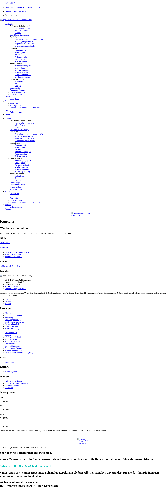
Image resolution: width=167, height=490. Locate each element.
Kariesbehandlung (22, 70)
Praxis (7, 97)
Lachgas (18, 86)
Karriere (8, 110)
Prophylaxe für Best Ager (24, 44)
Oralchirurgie (15, 88)
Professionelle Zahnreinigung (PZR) (29, 39)
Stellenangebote (16, 112)
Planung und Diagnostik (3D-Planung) (25, 108)
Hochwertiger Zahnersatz (24, 28)
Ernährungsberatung (22, 77)
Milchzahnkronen (21, 72)
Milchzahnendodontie (23, 75)
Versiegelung (20, 68)
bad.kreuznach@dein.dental (11, 266)
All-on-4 (18, 55)
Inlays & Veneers (21, 30)
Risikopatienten (21, 61)
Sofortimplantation (22, 53)
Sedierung (18, 83)
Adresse (4, 247)
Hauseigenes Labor (17, 106)
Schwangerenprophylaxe (24, 41)
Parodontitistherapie (17, 90)
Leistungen (9, 24)
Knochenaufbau (21, 59)
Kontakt (8, 114)
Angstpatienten (15, 103)
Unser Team (14, 99)
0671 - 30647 (5, 243)
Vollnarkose (19, 81)
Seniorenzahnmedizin (18, 92)
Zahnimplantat (20, 50)
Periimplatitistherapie (23, 57)
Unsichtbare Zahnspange (19, 35)
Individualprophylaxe (23, 66)
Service (8, 101)
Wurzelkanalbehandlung (19, 94)
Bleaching (18, 33)
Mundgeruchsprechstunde (25, 46)
